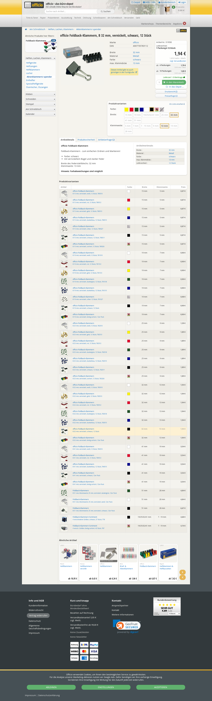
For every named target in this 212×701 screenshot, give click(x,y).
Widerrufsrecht (36, 610)
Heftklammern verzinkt (86, 567)
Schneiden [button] (31, 99)
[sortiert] (156, 109)
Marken (147, 23)
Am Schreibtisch (115, 17)
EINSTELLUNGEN (106, 687)
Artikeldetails (67, 139)
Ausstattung (66, 17)
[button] (126, 626)
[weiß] (146, 109)
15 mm (128, 114)
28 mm (128, 131)
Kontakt (115, 610)
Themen (163, 23)
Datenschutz (49, 695)
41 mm (128, 120)
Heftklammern (66, 566)
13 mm (136, 63)
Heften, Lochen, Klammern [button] (38, 58)
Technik (77, 17)
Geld (138, 17)
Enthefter (30, 80)
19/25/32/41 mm (151, 114)
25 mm (164, 114)
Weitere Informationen (123, 614)
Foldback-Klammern (148, 566)
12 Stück (172, 163)
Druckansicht (170, 91)
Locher (29, 73)
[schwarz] (151, 109)
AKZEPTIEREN (160, 687)
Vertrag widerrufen (38, 615)
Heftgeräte (31, 63)
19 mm (137, 114)
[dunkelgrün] (136, 109)
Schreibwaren (99, 17)
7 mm (135, 125)
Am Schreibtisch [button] (34, 109)
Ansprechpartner (120, 605)
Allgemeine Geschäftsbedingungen (40, 627)
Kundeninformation (38, 605)
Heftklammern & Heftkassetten (166, 567)
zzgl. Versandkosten (178, 61)
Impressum (30, 695)
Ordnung (87, 17)
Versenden (129, 17)
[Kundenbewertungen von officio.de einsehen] (167, 606)
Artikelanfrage (105, 139)
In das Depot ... (176, 86)
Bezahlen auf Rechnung (81, 612)
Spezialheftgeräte (34, 84)
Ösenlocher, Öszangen (37, 87)
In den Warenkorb (175, 82)
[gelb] (126, 109)
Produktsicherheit (86, 139)
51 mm (137, 120)
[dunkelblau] (141, 109)
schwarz (137, 59)
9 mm (155, 125)
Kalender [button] (30, 114)
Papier (43, 17)
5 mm (128, 125)
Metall (136, 56)
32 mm (136, 52)
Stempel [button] (30, 104)
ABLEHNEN (51, 687)
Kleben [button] (29, 94)
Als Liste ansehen (176, 104)
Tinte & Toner (32, 17)
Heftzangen (31, 66)
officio (136, 42)
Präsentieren (53, 17)
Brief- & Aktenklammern (126, 567)
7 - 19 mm (146, 125)
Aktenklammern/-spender (39, 77)
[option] (68, 564)
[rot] (131, 109)
